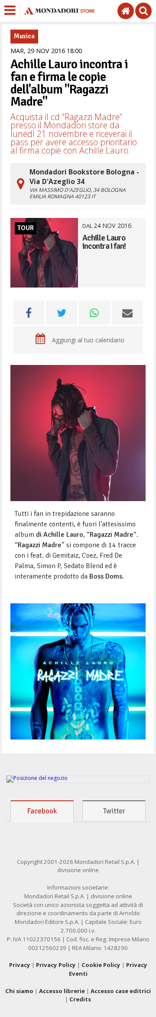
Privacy (19, 965)
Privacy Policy (56, 965)
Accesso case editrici (121, 991)
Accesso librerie (62, 991)
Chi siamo (19, 991)
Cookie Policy (100, 965)
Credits (80, 999)
